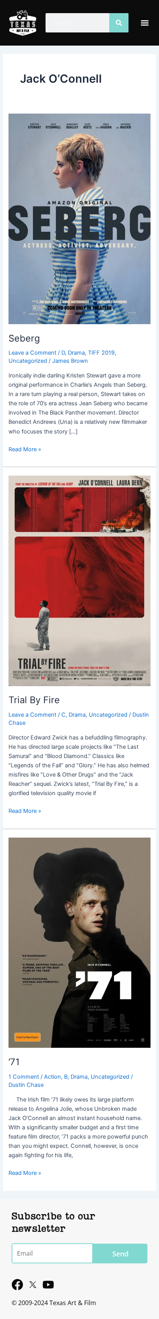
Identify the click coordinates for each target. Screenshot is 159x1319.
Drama (76, 352)
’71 (14, 1061)
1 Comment (23, 1076)
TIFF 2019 (101, 352)
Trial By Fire (34, 699)
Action (52, 1076)
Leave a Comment (32, 352)
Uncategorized (27, 360)
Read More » (24, 449)
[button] (145, 23)
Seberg (24, 338)
